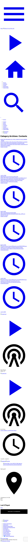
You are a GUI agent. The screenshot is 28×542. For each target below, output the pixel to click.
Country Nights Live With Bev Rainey (8, 430)
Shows (4, 82)
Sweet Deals (6, 87)
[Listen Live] (14, 327)
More (2, 507)
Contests (5, 84)
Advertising (5, 86)
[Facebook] (5, 131)
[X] (5, 132)
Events (4, 85)
